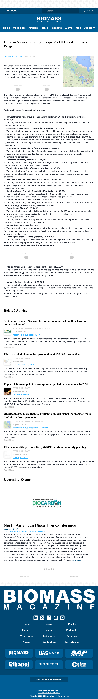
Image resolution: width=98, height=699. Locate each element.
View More (57, 551)
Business (29, 335)
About (26, 642)
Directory (89, 27)
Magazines (19, 27)
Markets (25, 365)
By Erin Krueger (21, 358)
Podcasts (56, 27)
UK (28, 395)
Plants (44, 27)
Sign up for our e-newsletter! (49, 679)
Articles (33, 27)
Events (69, 27)
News (49, 624)
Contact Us (49, 642)
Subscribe (49, 636)
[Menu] (3, 10)
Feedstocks (18, 335)
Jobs (78, 27)
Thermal (33, 365)
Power (24, 395)
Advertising (72, 642)
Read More (9, 347)
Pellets (16, 365)
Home (6, 27)
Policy (36, 335)
